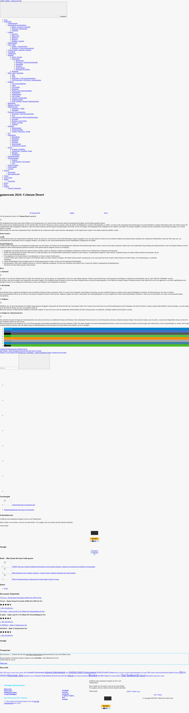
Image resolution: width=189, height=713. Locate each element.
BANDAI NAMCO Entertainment (82, 672)
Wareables (15, 110)
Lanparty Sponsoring (14, 188)
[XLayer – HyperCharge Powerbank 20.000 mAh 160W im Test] (20, 598)
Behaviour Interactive (119, 672)
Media (59, 675)
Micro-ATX (15, 36)
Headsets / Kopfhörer (18, 149)
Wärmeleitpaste (16, 94)
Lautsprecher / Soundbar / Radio (22, 151)
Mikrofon (15, 153)
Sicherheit (19, 66)
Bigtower (15, 39)
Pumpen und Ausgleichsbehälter (22, 91)
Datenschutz (8, 691)
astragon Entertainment (55, 672)
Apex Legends (19, 672)
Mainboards (11, 103)
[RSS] (18, 476)
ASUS (67, 672)
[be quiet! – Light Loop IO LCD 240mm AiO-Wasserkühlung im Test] (22, 611)
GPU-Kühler (16, 96)
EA (181, 672)
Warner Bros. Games (159, 675)
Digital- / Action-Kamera (19, 46)
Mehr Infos (3, 663)
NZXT (75, 675)
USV (13, 163)
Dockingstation (16, 128)
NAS (13, 115)
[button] (8, 329)
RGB (99, 675)
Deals (5, 185)
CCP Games (144, 672)
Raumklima (19, 64)
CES (148, 672)
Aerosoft (13, 672)
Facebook (65, 690)
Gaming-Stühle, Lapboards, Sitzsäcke (19, 50)
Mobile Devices (13, 107)
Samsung (114, 675)
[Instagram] (18, 430)
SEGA (119, 675)
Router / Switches (17, 123)
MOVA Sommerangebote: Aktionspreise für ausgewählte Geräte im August (35, 579)
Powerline (15, 119)
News (6, 20)
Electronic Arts (15, 675)
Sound (10, 147)
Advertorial (11, 181)
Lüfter (14, 85)
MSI (62, 675)
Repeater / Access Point (19, 121)
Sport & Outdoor (13, 165)
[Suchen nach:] (9, 368)
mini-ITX (15, 34)
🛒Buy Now (4, 608)
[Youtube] (18, 415)
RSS (63, 697)
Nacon (70, 675)
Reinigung (15, 71)
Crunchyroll (158, 672)
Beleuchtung (20, 60)
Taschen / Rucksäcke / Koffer (21, 131)
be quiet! (127, 672)
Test (123, 675)
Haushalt (10, 55)
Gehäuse (10, 32)
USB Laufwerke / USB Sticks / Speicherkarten (26, 80)
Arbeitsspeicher (13, 23)
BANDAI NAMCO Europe (105, 672)
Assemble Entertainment (36, 672)
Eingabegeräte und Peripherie (17, 25)
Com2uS (152, 672)
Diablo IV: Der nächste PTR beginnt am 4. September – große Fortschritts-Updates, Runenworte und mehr (33, 352)
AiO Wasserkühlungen (19, 84)
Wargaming (149, 675)
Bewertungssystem (14, 174)
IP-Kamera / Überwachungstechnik (23, 48)
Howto (6, 183)
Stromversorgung (13, 158)
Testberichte (7, 21)
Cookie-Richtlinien (10, 694)
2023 (5, 672)
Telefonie (15, 124)
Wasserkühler (16, 92)
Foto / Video (12, 45)
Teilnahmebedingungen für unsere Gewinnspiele (19, 510)
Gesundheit (11, 52)
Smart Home (16, 59)
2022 (1, 672)
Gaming (32, 675)
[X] (18, 445)
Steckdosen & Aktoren (23, 69)
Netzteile (14, 160)
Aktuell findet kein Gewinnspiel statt (23, 505)
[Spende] (18, 385)
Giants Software (46, 675)
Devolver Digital (168, 672)
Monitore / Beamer (14, 105)
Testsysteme (11, 172)
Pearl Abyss (23, 349)
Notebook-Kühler (17, 99)
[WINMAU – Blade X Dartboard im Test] (13, 625)
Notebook (11, 126)
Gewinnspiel (37, 675)
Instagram (65, 694)
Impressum (8, 689)
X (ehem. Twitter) (68, 696)
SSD (13, 75)
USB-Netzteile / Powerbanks (21, 162)
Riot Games (105, 676)
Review (10, 608)
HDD (13, 76)
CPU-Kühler (16, 87)
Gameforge (26, 675)
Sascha (72, 213)
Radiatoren (15, 89)
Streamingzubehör (13, 156)
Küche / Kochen (17, 57)
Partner (6, 179)
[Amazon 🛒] (18, 461)
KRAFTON (55, 675)
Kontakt (6, 186)
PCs (9, 133)
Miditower (15, 37)
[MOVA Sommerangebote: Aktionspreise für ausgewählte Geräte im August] (8, 579)
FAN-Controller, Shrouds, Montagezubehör (25, 101)
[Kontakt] (18, 491)
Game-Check (8, 177)
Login (6, 588)
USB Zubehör (12, 167)
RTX (110, 675)
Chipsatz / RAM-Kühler (19, 98)
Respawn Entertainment (82, 675)
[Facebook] (18, 400)
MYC (65, 675)
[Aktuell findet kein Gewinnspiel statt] (8, 505)
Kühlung (10, 82)
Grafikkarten (12, 53)
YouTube (65, 692)
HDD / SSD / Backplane (15, 73)
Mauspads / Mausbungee (19, 29)
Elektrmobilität (12, 43)
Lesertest (10, 169)
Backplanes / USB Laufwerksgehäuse (23, 78)
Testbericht (132, 675)
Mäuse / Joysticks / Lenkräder (21, 27)
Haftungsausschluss (10, 692)
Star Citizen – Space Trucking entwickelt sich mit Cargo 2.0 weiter (20, 351)
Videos (6, 176)
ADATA (8, 672)
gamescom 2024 (15, 349)
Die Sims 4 (176, 672)
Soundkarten (16, 154)
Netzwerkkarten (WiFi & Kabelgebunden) (25, 117)
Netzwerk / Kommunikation (16, 112)
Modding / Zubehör (18, 41)
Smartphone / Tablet (18, 108)
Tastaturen (15, 30)
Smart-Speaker (20, 68)
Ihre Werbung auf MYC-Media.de (15, 698)
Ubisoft (142, 675)
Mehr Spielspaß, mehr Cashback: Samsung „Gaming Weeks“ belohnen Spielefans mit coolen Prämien (44, 573)
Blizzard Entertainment (135, 672)
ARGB (25, 672)
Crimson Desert (5, 349)
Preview (6, 170)
